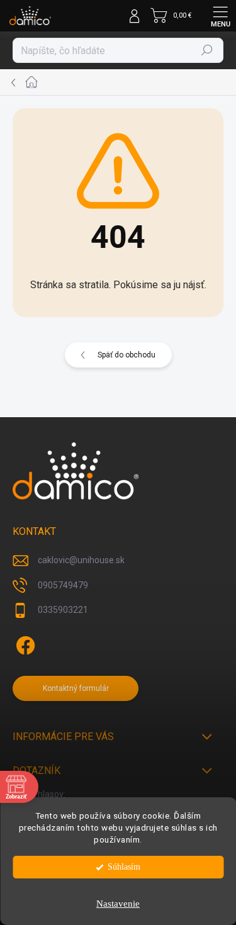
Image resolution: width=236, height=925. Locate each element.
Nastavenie (118, 904)
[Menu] (220, 15)
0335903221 (63, 610)
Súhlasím (124, 867)
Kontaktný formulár (76, 688)
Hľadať (207, 50)
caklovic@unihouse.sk (81, 560)
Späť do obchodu (126, 354)
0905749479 (63, 585)
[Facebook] (24, 643)
